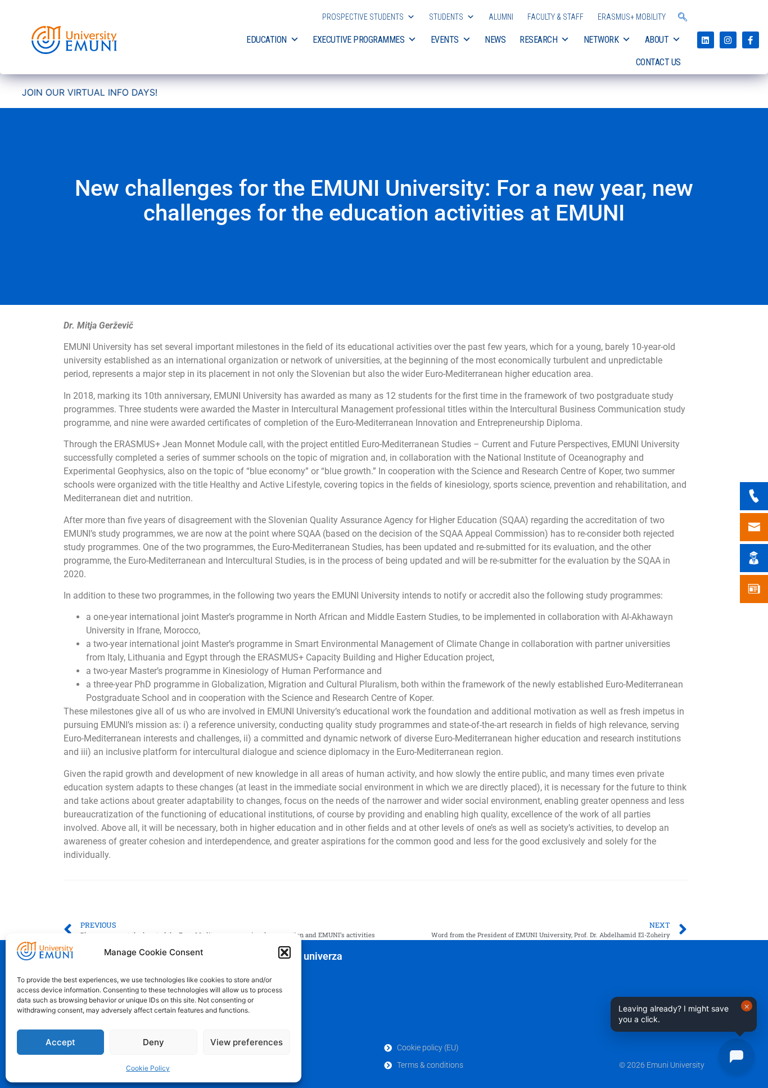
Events (445, 39)
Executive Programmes (358, 39)
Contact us (658, 62)
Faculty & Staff (555, 16)
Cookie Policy (148, 1068)
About (657, 39)
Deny (153, 1042)
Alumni (501, 16)
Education (266, 39)
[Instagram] (728, 40)
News (495, 39)
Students (446, 16)
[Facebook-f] (750, 40)
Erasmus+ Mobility (632, 16)
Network (601, 39)
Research (538, 39)
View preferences (246, 1042)
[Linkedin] (705, 40)
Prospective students (363, 16)
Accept (60, 1042)
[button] (284, 952)
